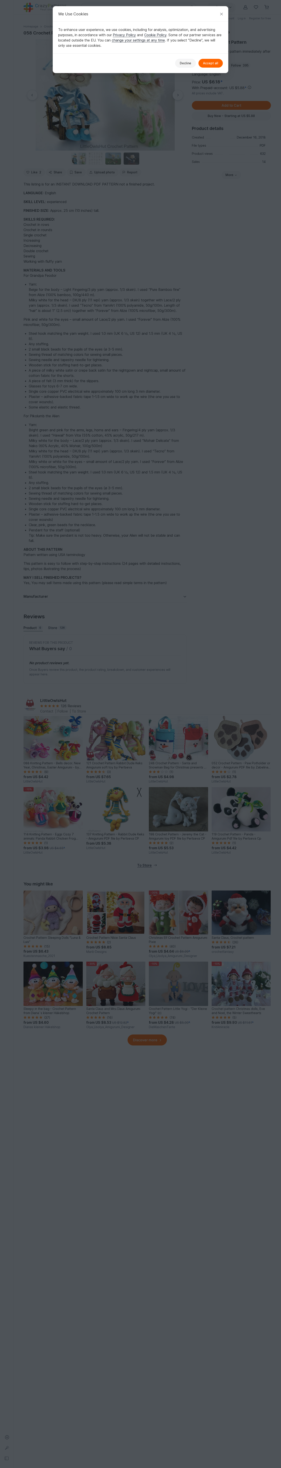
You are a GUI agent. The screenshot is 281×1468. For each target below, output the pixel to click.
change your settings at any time (138, 40)
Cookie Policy (155, 35)
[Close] (221, 14)
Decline (185, 63)
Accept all (210, 63)
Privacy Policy (124, 35)
